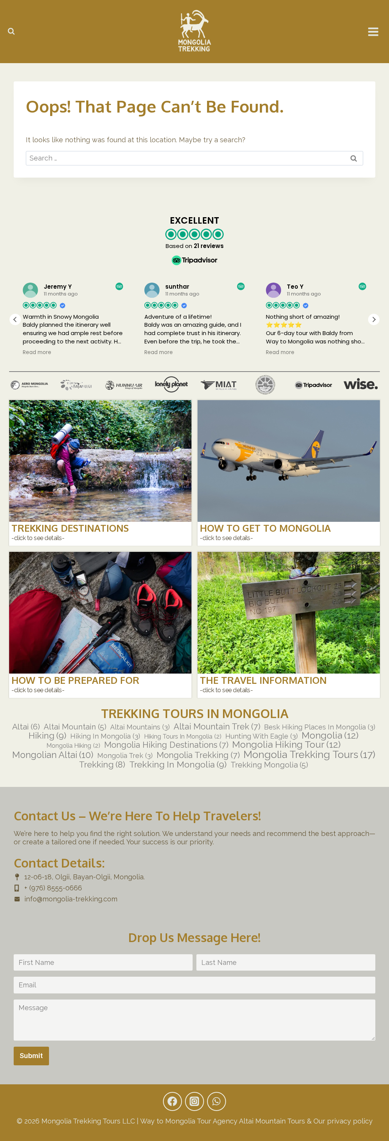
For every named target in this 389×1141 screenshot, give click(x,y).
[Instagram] (194, 1101)
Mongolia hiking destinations (166, 745)
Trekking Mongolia (269, 765)
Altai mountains (140, 727)
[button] (374, 319)
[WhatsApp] (216, 1101)
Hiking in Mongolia (105, 736)
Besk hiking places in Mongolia (319, 727)
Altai (26, 727)
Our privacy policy (343, 1121)
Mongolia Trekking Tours (309, 755)
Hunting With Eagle (261, 736)
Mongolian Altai (52, 755)
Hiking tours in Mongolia (182, 737)
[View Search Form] (11, 31)
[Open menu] (373, 32)
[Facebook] (172, 1101)
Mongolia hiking (73, 746)
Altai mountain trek (217, 727)
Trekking (102, 764)
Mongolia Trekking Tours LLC (88, 1121)
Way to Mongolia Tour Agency (188, 1121)
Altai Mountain (75, 727)
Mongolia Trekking (198, 755)
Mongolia (330, 736)
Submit (31, 1056)
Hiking (47, 735)
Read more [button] (37, 352)
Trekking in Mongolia (178, 764)
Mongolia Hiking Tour (286, 745)
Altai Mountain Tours (272, 1121)
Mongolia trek (125, 755)
